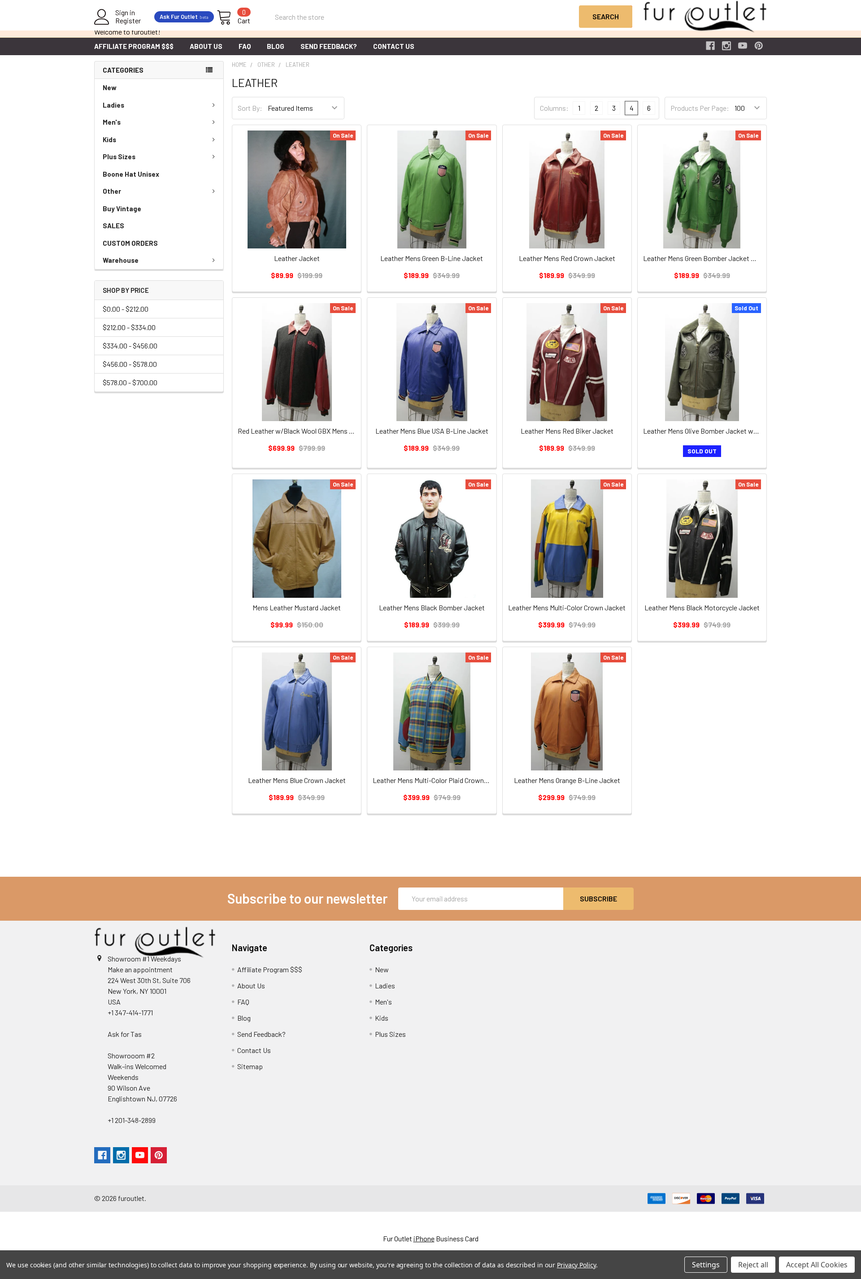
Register (128, 21)
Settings (706, 1265)
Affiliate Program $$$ (134, 46)
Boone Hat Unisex (131, 174)
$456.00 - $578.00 (130, 364)
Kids (109, 139)
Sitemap (250, 1066)
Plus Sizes (119, 156)
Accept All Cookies (817, 1265)
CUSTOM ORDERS (130, 243)
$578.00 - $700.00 (130, 382)
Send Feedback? (328, 46)
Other (112, 191)
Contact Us (393, 46)
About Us (206, 46)
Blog (275, 46)
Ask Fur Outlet (184, 16)
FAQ (245, 46)
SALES (113, 226)
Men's (112, 122)
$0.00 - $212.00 (125, 309)
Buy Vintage (122, 208)
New (110, 87)
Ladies (113, 105)
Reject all (753, 1265)
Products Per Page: (699, 108)
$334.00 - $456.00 (130, 345)
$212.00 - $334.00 (129, 327)
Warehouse (121, 260)
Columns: (554, 108)
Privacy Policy (576, 1265)
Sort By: (250, 108)
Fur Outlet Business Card (430, 1238)
